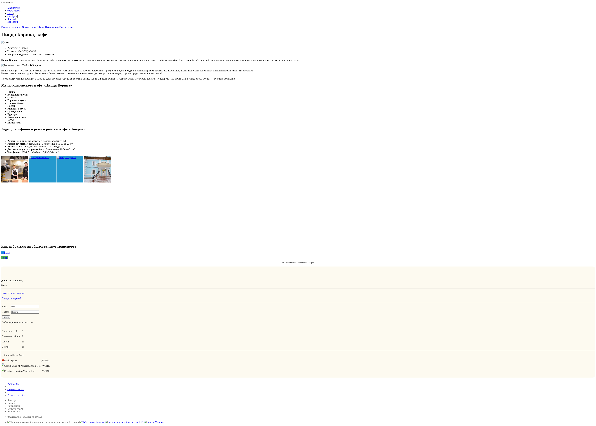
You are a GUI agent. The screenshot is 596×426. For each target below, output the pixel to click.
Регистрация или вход (13, 292)
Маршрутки (13, 8)
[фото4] (97, 169)
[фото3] (69, 169)
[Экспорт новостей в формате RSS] (124, 422)
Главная (5, 27)
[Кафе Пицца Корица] (14, 169)
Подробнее (18, 355)
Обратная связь (15, 389)
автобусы (12, 16)
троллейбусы (14, 10)
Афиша (41, 27)
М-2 (7, 252)
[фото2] (42, 169)
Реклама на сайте (16, 395)
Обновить (7, 355)
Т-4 (3, 252)
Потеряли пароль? (11, 298)
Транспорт (15, 27)
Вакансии (12, 22)
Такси (4, 257)
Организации (29, 27)
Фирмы (11, 19)
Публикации (52, 27)
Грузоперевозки (67, 27)
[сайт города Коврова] (91, 422)
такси (10, 13)
